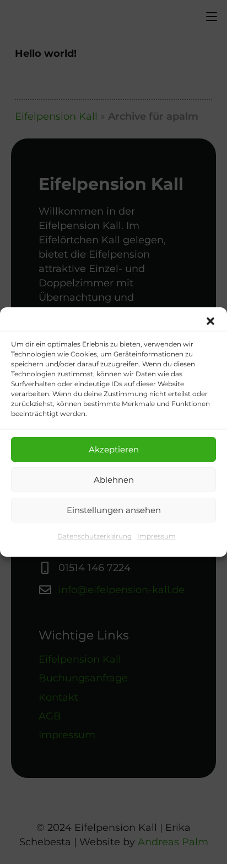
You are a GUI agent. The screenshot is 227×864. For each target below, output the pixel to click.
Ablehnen (114, 479)
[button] (210, 321)
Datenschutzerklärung (94, 536)
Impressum (156, 536)
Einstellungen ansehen (114, 510)
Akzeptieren (114, 449)
